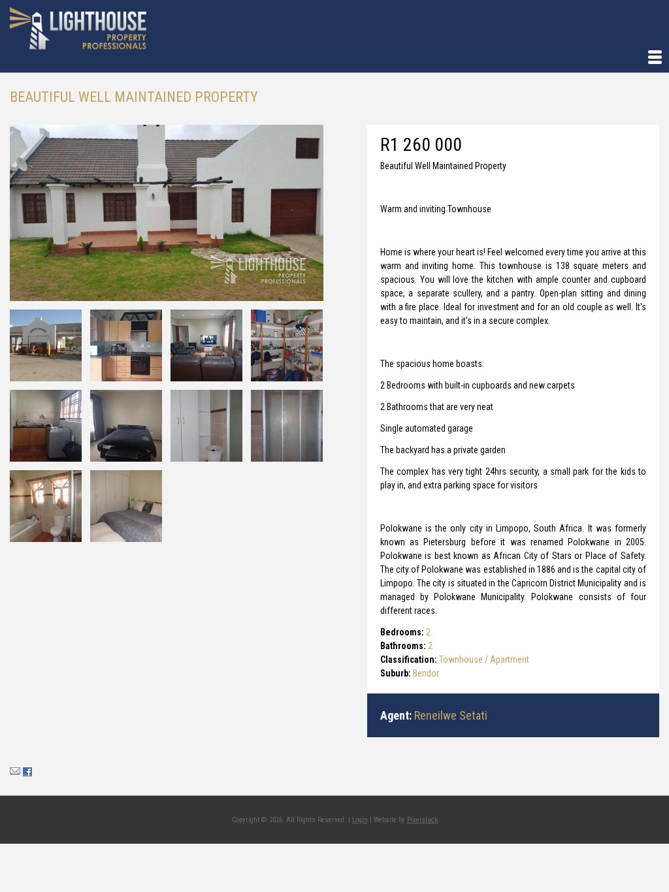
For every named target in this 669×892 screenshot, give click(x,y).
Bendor (426, 673)
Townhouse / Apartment (484, 659)
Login (360, 820)
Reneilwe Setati (450, 715)
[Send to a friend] (15, 774)
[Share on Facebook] (27, 774)
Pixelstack (422, 820)
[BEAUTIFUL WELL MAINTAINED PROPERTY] (166, 213)
